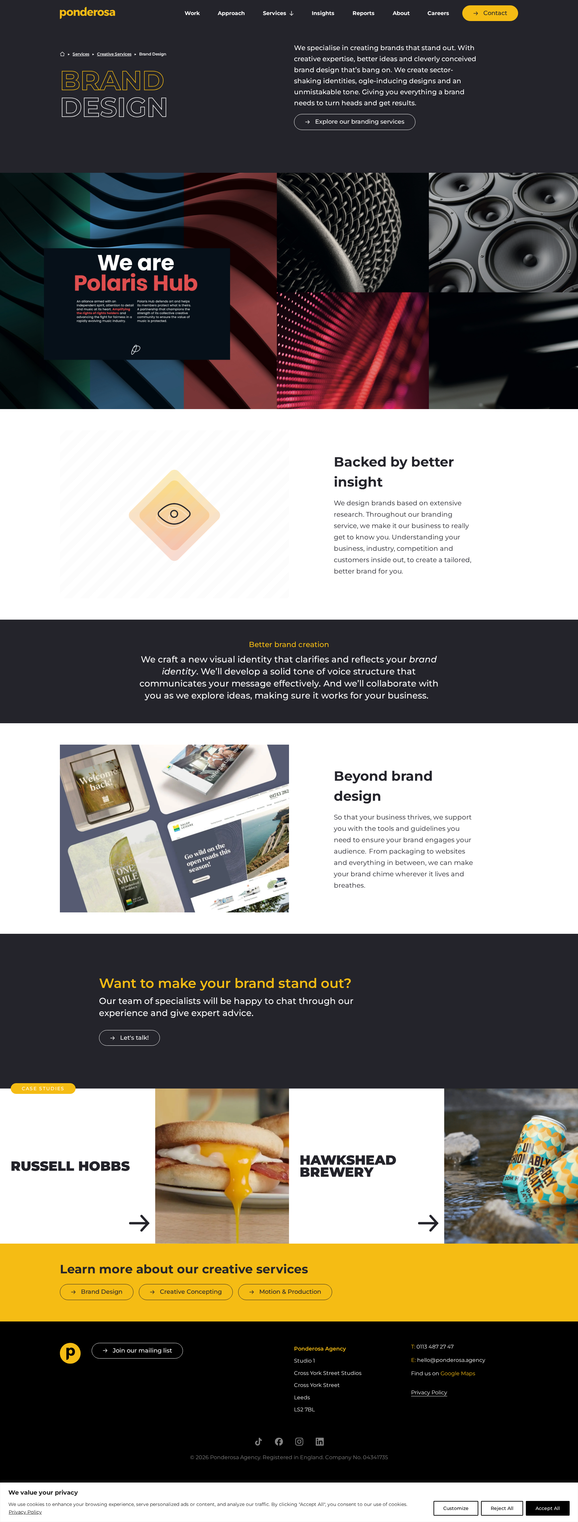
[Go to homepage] (113, 13)
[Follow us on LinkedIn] (319, 1441)
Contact (495, 13)
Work (192, 13)
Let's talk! (134, 1037)
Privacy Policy (25, 1512)
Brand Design (101, 1291)
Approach (231, 13)
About (401, 13)
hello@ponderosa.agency (451, 1360)
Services (274, 13)
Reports (364, 13)
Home (62, 53)
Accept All (548, 1508)
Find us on (443, 1373)
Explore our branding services (359, 121)
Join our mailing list (142, 1350)
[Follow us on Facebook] (279, 1441)
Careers (438, 13)
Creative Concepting (191, 1291)
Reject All (502, 1508)
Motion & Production (290, 1291)
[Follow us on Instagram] (299, 1441)
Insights (323, 13)
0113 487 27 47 (435, 1347)
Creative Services (114, 54)
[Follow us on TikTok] (258, 1441)
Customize (456, 1508)
